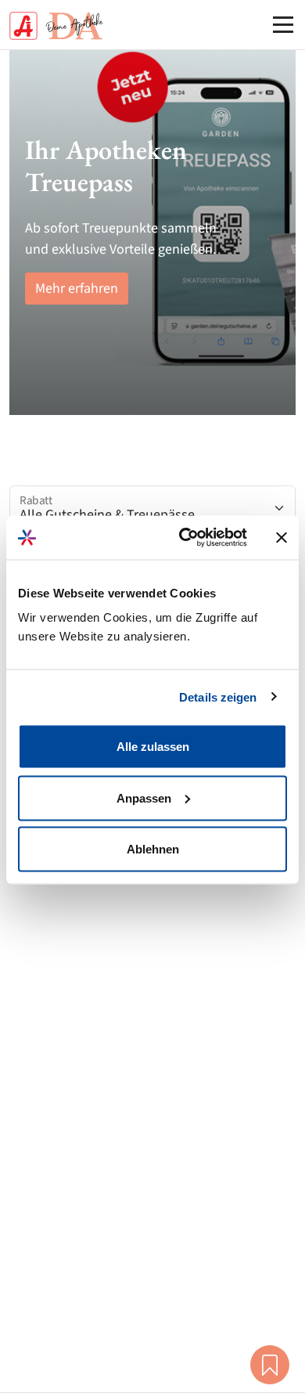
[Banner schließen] (281, 537)
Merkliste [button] (269, 1364)
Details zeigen (218, 696)
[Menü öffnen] (283, 24)
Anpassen (144, 797)
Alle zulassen (153, 746)
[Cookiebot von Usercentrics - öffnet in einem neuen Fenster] (185, 538)
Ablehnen (153, 849)
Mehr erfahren (76, 288)
